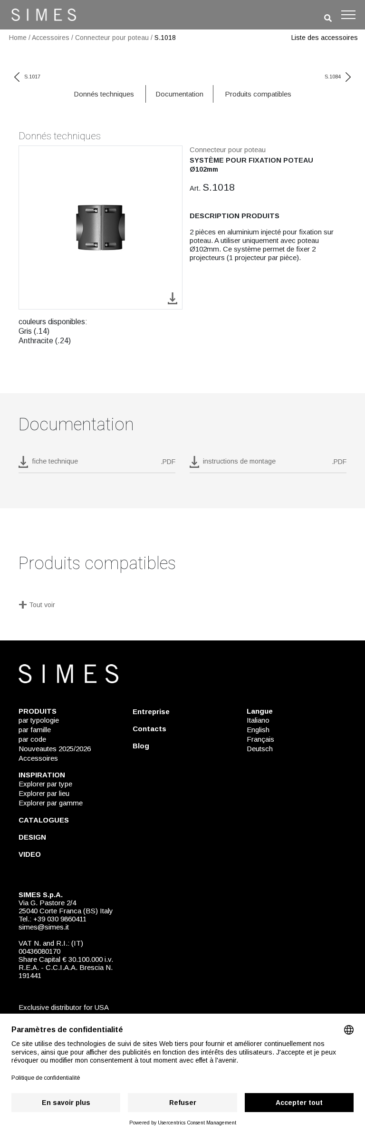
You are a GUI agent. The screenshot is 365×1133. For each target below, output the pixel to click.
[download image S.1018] (172, 298)
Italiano (258, 720)
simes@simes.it (44, 927)
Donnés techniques (104, 94)
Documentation (179, 94)
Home (18, 37)
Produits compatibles (258, 94)
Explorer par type (45, 784)
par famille (35, 730)
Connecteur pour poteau (112, 37)
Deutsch (260, 749)
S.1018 (165, 37)
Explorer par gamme (51, 803)
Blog (141, 746)
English (258, 730)
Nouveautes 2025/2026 (55, 749)
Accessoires (50, 37)
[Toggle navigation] (348, 15)
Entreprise (151, 711)
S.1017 (32, 76)
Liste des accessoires (324, 37)
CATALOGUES (44, 820)
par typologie (39, 720)
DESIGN (32, 837)
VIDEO (30, 854)
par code (32, 739)
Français (260, 739)
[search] (328, 18)
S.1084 (333, 76)
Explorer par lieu (44, 793)
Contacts (149, 729)
